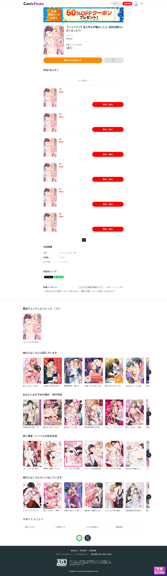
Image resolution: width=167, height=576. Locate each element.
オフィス (63, 253)
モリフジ (69, 35)
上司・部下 (72, 253)
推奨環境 (119, 527)
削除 (57, 308)
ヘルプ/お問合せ (92, 527)
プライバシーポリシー (63, 554)
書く (81, 45)
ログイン (116, 4)
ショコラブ (64, 262)
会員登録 (127, 4)
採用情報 (92, 551)
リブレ (62, 257)
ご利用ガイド (60, 527)
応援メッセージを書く (115, 287)
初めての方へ (30, 527)
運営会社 (74, 551)
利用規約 (83, 551)
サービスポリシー (82, 554)
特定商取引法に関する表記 (101, 554)
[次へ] (148, 372)
